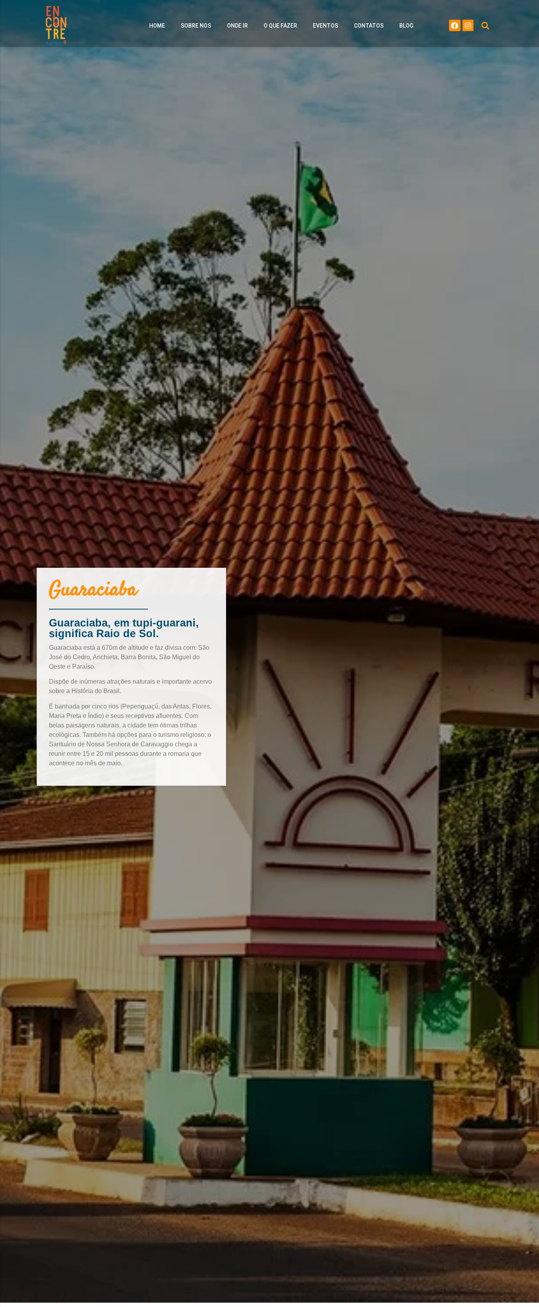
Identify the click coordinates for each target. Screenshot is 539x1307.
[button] (485, 26)
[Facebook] (454, 25)
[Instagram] (468, 25)
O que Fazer (280, 25)
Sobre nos (196, 25)
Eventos (325, 25)
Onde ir (237, 25)
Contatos (369, 25)
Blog (406, 25)
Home (157, 25)
